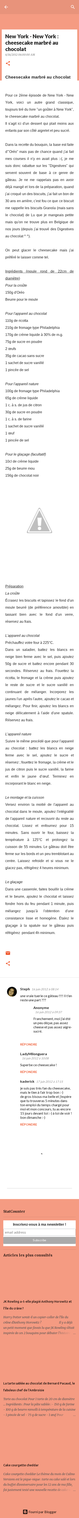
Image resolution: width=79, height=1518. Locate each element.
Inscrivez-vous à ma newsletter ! (39, 1224)
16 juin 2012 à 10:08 (35, 1058)
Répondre (28, 1044)
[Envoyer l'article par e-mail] (8, 954)
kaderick (27, 1081)
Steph (25, 989)
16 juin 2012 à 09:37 (48, 1012)
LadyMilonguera (33, 1054)
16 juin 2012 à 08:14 (45, 989)
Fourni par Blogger (42, 1512)
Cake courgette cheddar (21, 1465)
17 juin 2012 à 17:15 (49, 1081)
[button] (8, 64)
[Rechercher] (72, 7)
